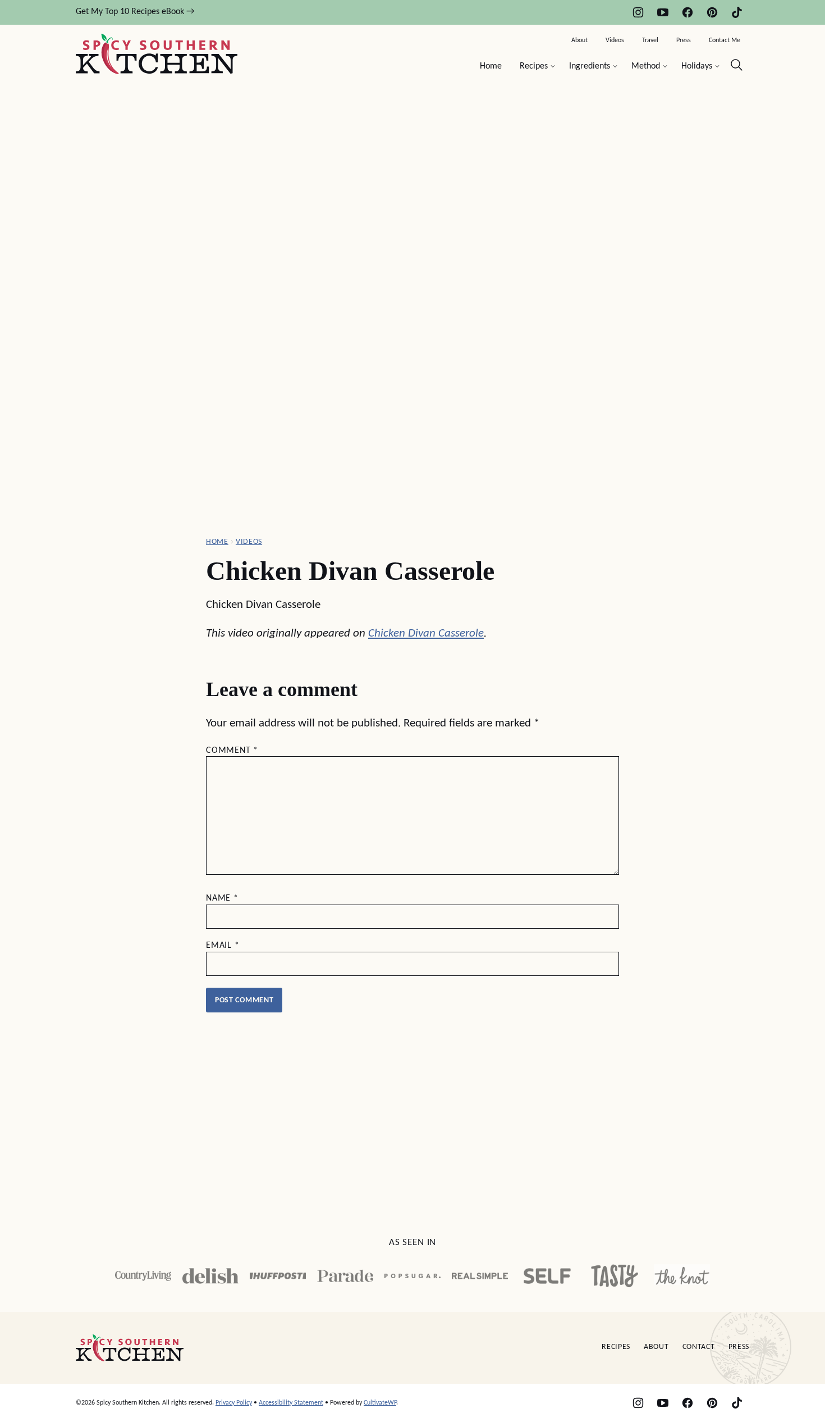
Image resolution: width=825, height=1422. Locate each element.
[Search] (737, 65)
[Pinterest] (712, 12)
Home (491, 66)
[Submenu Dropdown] (552, 66)
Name (222, 898)
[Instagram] (638, 12)
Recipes (534, 66)
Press (683, 40)
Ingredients (589, 66)
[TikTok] (737, 12)
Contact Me (724, 40)
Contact (698, 1347)
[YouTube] (662, 12)
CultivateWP (380, 1403)
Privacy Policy (234, 1403)
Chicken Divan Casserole (426, 633)
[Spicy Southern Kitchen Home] (156, 54)
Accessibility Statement (291, 1403)
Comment (232, 750)
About (579, 40)
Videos (615, 40)
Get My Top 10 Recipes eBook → (135, 11)
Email (223, 945)
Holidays (696, 66)
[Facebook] (687, 12)
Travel (650, 40)
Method (645, 66)
